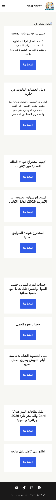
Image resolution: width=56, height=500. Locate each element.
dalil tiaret (34, 6)
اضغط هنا (28, 64)
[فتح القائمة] (3, 6)
